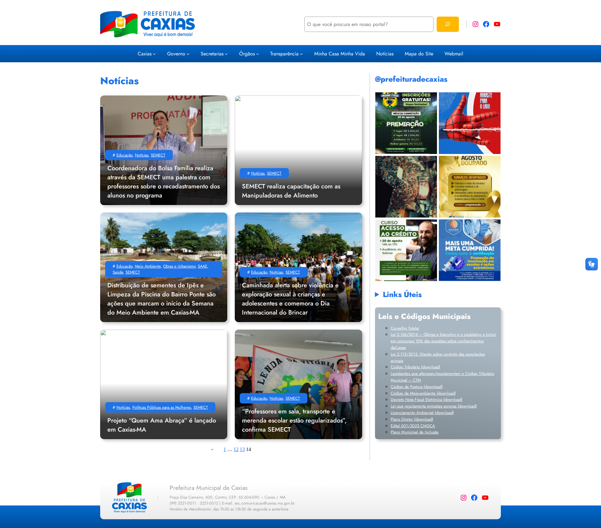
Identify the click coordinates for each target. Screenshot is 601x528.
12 (236, 449)
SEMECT (158, 155)
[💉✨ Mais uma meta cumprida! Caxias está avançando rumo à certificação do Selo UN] (469, 250)
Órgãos (247, 53)
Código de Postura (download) (417, 387)
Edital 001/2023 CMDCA (413, 426)
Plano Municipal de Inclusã (413, 432)
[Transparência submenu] (301, 53)
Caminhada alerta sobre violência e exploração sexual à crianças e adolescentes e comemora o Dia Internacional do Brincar (290, 299)
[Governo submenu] (188, 53)
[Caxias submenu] (154, 53)
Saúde (118, 272)
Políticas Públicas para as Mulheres (161, 407)
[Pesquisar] (448, 24)
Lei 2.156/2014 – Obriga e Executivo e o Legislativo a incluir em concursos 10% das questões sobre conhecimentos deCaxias (443, 341)
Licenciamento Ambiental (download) (422, 413)
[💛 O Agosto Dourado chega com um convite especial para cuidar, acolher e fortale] (469, 186)
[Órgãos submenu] (257, 53)
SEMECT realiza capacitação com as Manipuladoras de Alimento (291, 191)
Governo (176, 53)
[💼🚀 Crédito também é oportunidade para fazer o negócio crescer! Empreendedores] (406, 250)
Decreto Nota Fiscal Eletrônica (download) (426, 399)
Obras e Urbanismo (179, 266)
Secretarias (212, 53)
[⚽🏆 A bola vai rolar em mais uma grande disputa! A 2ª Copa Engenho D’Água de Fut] (406, 123)
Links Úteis (402, 294)
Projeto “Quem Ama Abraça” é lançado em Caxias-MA (161, 425)
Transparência (284, 53)
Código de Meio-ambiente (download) (423, 393)
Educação (124, 155)
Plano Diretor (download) (412, 419)
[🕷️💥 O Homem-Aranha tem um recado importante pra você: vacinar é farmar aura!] (469, 123)
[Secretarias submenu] (226, 53)
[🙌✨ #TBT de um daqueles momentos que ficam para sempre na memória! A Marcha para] (406, 186)
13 (242, 449)
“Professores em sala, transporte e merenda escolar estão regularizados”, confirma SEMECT (294, 420)
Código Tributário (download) (415, 367)
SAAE (202, 266)
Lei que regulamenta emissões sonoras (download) (434, 406)
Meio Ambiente (148, 266)
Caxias (145, 53)
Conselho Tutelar (405, 328)
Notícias (141, 155)
